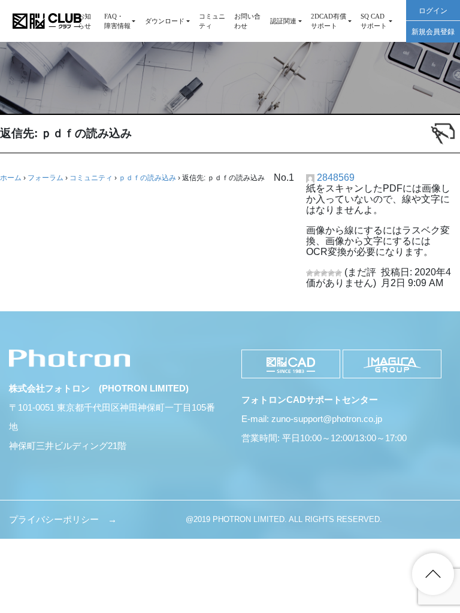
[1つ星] (309, 273)
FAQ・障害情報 (117, 21)
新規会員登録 (433, 32)
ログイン (433, 11)
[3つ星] (324, 273)
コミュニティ (212, 21)
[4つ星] (331, 273)
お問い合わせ (247, 21)
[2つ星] (316, 273)
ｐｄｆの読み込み (147, 178)
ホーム (11, 178)
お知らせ (84, 21)
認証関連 (283, 21)
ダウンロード (164, 21)
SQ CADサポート (374, 21)
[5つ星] (338, 273)
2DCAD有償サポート (328, 21)
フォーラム (45, 178)
